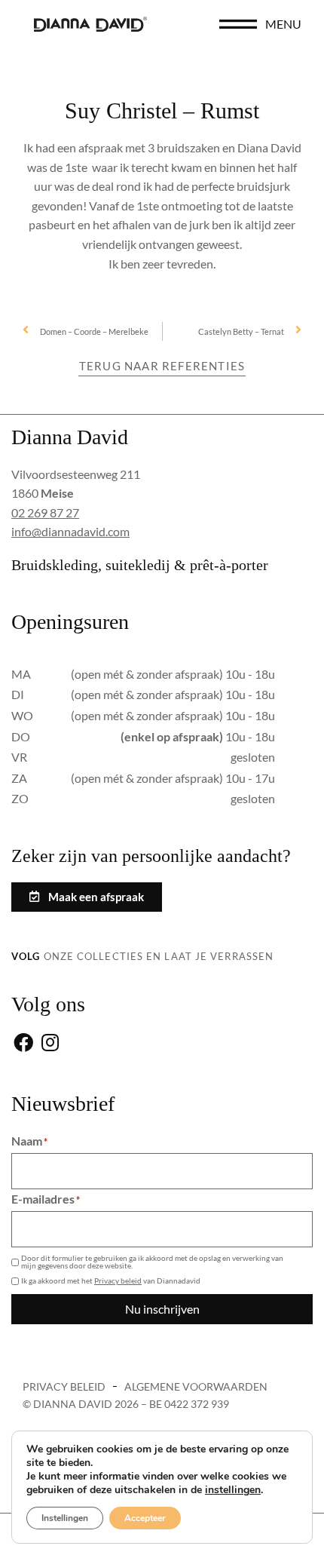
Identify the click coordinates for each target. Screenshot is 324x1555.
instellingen (233, 1490)
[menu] (238, 24)
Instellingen (64, 1518)
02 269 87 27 (45, 512)
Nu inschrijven (162, 1309)
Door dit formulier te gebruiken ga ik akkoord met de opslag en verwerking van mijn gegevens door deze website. (152, 1261)
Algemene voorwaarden (195, 1386)
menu (283, 24)
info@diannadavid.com (70, 531)
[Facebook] (23, 1043)
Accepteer (145, 1518)
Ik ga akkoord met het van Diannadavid (110, 1280)
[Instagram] (50, 1043)
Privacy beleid (118, 1280)
